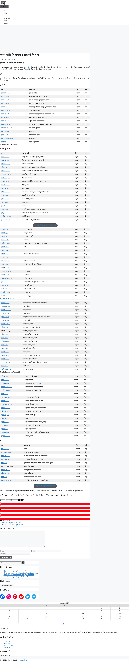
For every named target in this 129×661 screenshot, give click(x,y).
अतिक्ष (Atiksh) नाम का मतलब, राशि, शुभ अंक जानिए (19, 575)
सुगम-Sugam (4, 282)
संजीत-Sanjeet (5, 432)
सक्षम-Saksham (5, 313)
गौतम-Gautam (5, 107)
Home (5, 11)
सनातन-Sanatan (5, 362)
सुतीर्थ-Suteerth (5, 220)
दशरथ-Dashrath (6, 480)
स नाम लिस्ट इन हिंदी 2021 (7, 298)
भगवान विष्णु (38, 383)
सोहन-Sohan (4, 188)
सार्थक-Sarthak (5, 171)
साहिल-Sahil (4, 334)
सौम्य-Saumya (5, 285)
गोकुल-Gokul (5, 114)
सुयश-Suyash (5, 206)
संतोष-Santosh (5, 320)
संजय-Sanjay (5, 160)
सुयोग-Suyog (5, 202)
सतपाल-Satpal (5, 303)
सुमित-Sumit (4, 411)
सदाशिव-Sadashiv (6, 369)
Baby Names (6, 521)
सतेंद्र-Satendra (5, 383)
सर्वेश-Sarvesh (5, 254)
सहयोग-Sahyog (5, 243)
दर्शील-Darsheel (5, 456)
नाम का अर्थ (7, 18)
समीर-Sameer (5, 167)
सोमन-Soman (5, 380)
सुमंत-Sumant (5, 209)
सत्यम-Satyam (5, 289)
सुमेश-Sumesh (5, 359)
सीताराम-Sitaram (6, 397)
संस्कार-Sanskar (5, 261)
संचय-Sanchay (5, 324)
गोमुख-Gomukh (5, 124)
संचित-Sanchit (5, 157)
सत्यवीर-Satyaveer (6, 387)
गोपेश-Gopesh (5, 117)
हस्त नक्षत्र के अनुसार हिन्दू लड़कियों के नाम (16, 577)
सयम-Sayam (4, 394)
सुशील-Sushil (5, 199)
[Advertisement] (64, 38)
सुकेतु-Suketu (5, 213)
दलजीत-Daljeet (5, 470)
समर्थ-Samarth (5, 275)
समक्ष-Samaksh (5, 264)
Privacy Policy (8, 645)
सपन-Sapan (4, 418)
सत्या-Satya (4, 195)
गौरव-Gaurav (5, 103)
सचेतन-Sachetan (6, 310)
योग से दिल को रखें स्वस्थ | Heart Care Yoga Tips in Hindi (21, 573)
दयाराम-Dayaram (6, 452)
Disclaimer (7, 643)
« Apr (63, 624)
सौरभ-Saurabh (5, 185)
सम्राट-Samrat (5, 436)
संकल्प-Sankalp (5, 164)
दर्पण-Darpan (5, 449)
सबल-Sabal (4, 348)
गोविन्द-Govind (5, 110)
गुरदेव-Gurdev (5, 135)
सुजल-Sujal (4, 236)
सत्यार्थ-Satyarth (6, 292)
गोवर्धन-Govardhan (6, 142)
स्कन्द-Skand (5, 181)
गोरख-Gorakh (5, 100)
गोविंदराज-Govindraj (7, 138)
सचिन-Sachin (5, 327)
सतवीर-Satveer (5, 390)
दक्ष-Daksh (4, 463)
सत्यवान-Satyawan (6, 404)
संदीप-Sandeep (5, 408)
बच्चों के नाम (7, 16)
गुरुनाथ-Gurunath (6, 131)
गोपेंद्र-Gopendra (6, 96)
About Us (7, 641)
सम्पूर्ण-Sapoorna (6, 271)
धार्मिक (5, 21)
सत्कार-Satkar (5, 401)
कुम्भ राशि (26, 67)
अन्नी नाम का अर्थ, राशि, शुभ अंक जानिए (13, 525)
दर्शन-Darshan (5, 473)
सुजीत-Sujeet (5, 415)
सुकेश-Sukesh (5, 355)
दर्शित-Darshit (5, 459)
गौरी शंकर (3, 128)
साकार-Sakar (5, 250)
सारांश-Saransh (5, 229)
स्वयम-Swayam (5, 178)
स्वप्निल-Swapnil (6, 174)
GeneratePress (22, 660)
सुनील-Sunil (4, 425)
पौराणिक (6, 23)
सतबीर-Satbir (5, 296)
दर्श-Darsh (4, 477)
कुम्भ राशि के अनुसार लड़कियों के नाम (12, 523)
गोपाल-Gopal (5, 121)
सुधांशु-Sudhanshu (6, 278)
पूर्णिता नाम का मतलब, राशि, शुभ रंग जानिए (15, 571)
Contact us (7, 647)
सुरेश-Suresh (5, 422)
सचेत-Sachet (5, 352)
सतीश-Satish (5, 341)
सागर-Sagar (4, 233)
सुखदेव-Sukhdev (6, 216)
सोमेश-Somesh (5, 192)
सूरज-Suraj (4, 257)
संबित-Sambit (5, 240)
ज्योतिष (5, 13)
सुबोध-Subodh (5, 317)
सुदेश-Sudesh (5, 247)
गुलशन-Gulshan (5, 93)
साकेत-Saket (4, 338)
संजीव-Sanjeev (5, 306)
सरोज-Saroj (4, 376)
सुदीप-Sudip (4, 429)
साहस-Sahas (4, 345)
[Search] (23, 562)
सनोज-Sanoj (4, 366)
